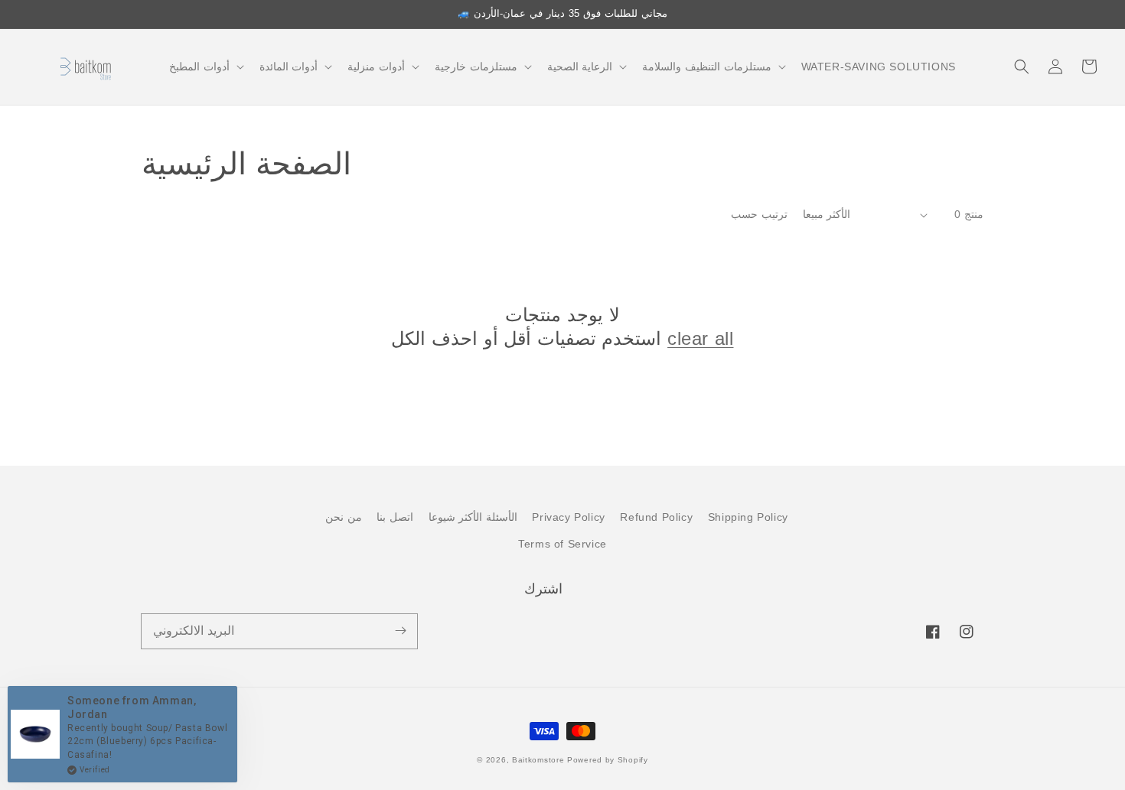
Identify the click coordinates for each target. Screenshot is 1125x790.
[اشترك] (400, 631)
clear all (700, 338)
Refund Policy (656, 517)
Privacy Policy (568, 517)
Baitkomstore (538, 760)
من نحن (343, 517)
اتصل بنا (395, 517)
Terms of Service (562, 544)
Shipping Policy (748, 517)
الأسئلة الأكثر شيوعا (473, 517)
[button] (205, 66)
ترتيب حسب (759, 214)
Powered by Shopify (607, 760)
